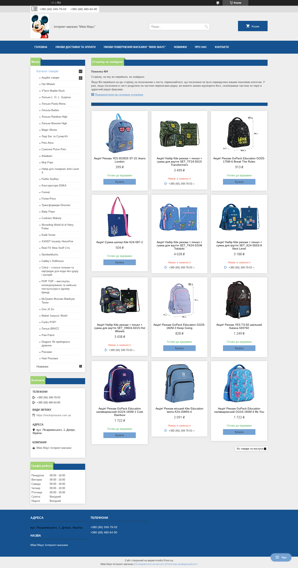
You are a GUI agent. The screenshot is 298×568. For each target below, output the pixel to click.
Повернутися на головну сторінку (119, 94)
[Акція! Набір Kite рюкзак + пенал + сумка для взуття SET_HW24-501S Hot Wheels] (120, 299)
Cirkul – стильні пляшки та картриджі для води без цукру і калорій (60, 271)
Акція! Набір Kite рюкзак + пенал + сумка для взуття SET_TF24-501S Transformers (179, 161)
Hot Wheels (48, 84)
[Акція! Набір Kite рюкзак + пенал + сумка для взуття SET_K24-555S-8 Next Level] (239, 217)
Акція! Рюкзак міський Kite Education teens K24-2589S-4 (179, 410)
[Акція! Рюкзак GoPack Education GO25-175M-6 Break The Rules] (239, 133)
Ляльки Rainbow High (54, 116)
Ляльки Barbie (50, 110)
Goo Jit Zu (48, 309)
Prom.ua (168, 560)
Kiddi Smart (48, 234)
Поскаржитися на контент (150, 564)
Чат (284, 557)
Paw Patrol (48, 335)
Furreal (46, 192)
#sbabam (47, 155)
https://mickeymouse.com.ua (53, 415)
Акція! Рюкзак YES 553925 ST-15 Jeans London (120, 160)
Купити (119, 181)
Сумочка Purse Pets (54, 149)
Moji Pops (47, 162)
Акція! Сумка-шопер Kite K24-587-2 (119, 242)
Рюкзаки (47, 351)
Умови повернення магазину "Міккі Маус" (135, 47)
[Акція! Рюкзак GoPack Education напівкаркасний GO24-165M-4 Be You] (239, 383)
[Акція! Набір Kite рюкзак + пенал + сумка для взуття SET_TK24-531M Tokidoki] (179, 217)
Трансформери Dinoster (56, 205)
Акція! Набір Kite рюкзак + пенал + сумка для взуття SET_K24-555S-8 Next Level (239, 245)
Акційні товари (50, 77)
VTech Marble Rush (53, 90)
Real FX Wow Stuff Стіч (56, 247)
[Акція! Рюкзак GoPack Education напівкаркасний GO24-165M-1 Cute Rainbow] (120, 383)
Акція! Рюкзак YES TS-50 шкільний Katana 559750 (239, 326)
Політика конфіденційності (182, 564)
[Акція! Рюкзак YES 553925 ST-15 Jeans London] (120, 133)
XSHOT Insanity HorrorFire (57, 241)
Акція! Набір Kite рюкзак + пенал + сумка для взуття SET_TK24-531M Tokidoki (179, 245)
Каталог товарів (47, 71)
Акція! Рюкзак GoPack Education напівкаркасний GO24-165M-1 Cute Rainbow (119, 412)
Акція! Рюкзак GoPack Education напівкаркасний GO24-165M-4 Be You (239, 410)
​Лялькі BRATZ (50, 328)
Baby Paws (48, 211)
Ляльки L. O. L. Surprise (56, 97)
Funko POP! (49, 322)
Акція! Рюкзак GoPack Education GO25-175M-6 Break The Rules (239, 160)
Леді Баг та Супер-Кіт (55, 136)
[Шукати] (206, 26)
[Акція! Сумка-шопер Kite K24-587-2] (120, 217)
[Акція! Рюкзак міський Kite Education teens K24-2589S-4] (179, 383)
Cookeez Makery (51, 218)
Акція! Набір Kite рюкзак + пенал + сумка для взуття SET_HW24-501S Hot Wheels (119, 328)
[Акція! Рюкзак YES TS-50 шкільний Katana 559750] (239, 299)
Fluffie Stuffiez (50, 179)
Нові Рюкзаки (50, 358)
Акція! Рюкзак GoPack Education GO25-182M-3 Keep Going (179, 326)
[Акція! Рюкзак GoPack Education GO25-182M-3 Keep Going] (179, 299)
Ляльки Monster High (54, 123)
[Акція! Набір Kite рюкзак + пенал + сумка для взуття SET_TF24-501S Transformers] (179, 133)
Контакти (222, 47)
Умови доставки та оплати (75, 47)
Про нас (201, 47)
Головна (40, 47)
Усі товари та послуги (250, 448)
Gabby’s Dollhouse (53, 261)
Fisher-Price (49, 198)
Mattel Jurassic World (54, 315)
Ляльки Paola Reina (53, 103)
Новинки (180, 47)
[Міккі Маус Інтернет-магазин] (39, 26)
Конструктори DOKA (54, 185)
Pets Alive (48, 142)
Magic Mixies (49, 129)
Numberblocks (50, 254)
